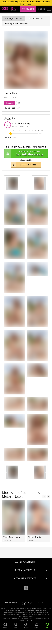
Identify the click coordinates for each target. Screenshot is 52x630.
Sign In (41, 9)
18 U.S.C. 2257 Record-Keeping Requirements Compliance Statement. (26, 604)
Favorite (9, 103)
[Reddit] (26, 588)
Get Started (28, 9)
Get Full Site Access (29, 153)
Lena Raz (10, 93)
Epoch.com (29, 620)
